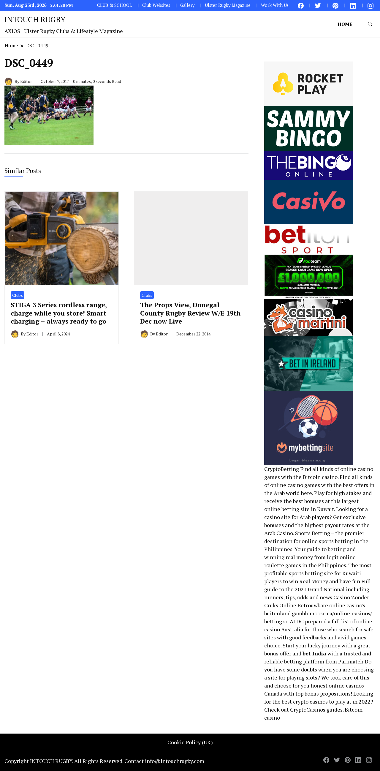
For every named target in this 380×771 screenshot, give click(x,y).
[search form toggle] (370, 24)
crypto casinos (310, 701)
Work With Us (275, 5)
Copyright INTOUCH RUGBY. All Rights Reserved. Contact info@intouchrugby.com (104, 760)
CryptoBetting (281, 468)
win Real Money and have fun (324, 581)
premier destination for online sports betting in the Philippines (316, 541)
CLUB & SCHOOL (114, 5)
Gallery (187, 5)
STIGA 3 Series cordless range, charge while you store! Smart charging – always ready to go (59, 312)
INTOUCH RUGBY (34, 19)
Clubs (17, 295)
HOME (345, 24)
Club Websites (156, 5)
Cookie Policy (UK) (190, 742)
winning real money (288, 557)
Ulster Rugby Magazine (228, 5)
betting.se (276, 621)
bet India (314, 653)
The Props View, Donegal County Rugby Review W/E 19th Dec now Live (190, 312)
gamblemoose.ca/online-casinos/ (332, 613)
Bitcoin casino (320, 476)
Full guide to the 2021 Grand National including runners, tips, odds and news (317, 589)
